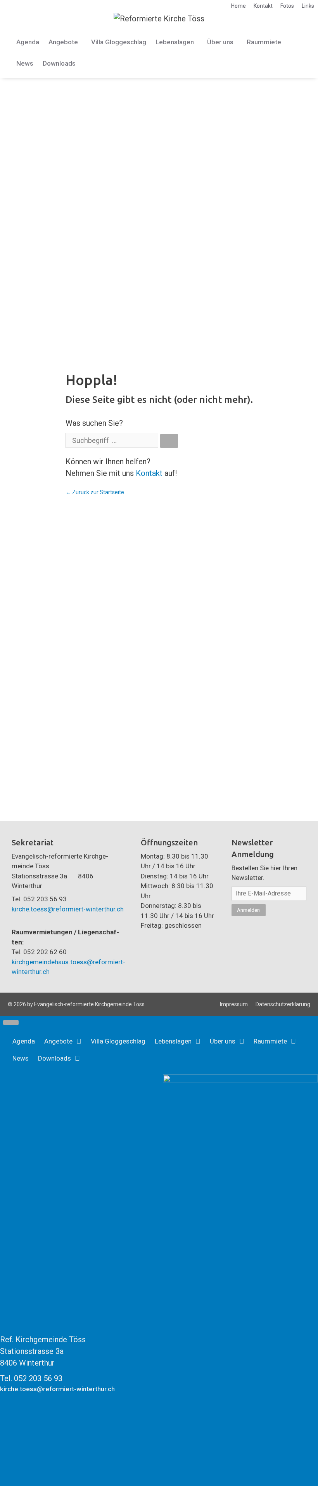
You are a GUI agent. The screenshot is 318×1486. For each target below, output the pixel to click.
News (24, 63)
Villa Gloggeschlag (118, 42)
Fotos (287, 6)
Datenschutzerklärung (283, 1004)
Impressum (234, 1004)
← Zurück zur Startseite (95, 492)
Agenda (27, 42)
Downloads (59, 63)
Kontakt (263, 6)
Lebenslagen (175, 42)
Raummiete (264, 42)
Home (238, 6)
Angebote (63, 42)
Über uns (220, 42)
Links (308, 6)
